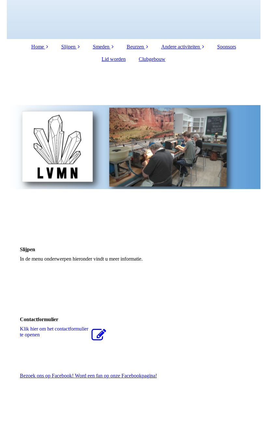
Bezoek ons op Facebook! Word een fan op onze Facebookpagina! (88, 375)
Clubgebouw (152, 59)
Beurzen (135, 46)
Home (37, 46)
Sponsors (226, 46)
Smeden (101, 46)
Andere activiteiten (180, 46)
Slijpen (68, 46)
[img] (133, 19)
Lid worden (114, 59)
